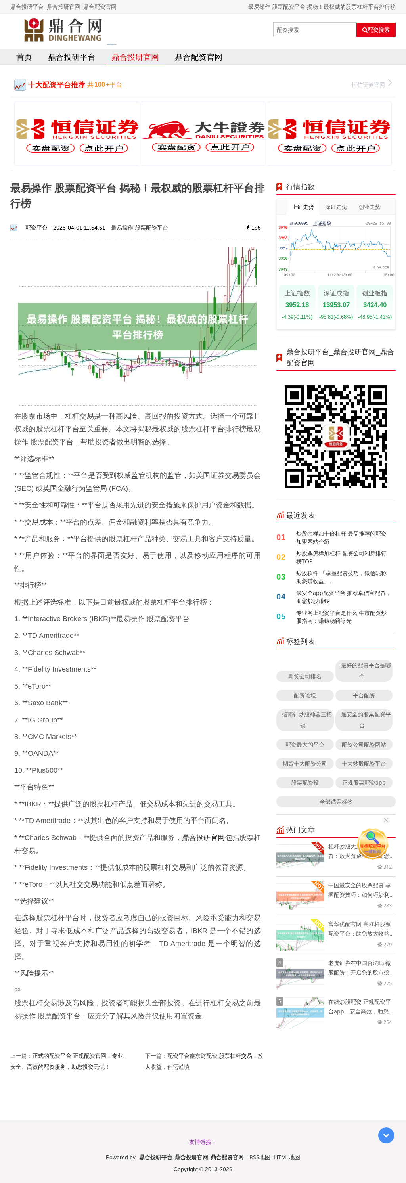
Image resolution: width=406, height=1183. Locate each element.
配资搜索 (379, 30)
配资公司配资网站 (364, 744)
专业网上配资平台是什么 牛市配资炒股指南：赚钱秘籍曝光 (341, 616)
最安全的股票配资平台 (366, 719)
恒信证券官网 (368, 84)
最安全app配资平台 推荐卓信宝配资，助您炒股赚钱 (343, 597)
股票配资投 (305, 782)
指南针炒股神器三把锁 (307, 719)
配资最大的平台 (304, 744)
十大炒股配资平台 (364, 763)
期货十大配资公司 (305, 763)
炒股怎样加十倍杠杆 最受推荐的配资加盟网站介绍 (341, 537)
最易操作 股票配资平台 (139, 227)
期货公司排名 (305, 676)
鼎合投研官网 (135, 57)
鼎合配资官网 (198, 57)
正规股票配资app (364, 782)
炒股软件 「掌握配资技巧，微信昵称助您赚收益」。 (341, 577)
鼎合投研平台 (72, 57)
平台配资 (364, 695)
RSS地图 (259, 1157)
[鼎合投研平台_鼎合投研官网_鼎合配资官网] (63, 30)
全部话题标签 (336, 801)
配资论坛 (305, 695)
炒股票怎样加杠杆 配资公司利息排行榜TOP (341, 557)
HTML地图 (287, 1157)
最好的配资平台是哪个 (366, 670)
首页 (24, 57)
